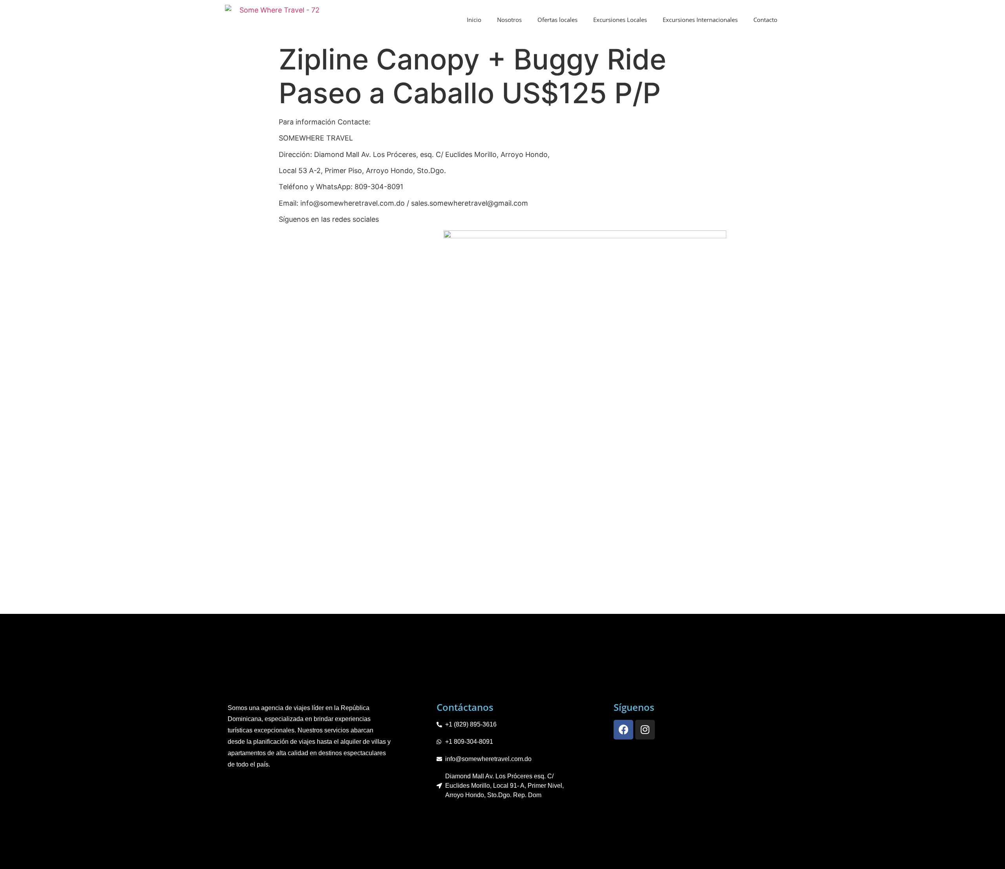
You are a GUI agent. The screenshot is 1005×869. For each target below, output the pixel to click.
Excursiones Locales (620, 20)
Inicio (474, 20)
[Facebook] (623, 729)
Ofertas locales (557, 20)
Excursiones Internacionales (700, 20)
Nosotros (509, 20)
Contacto (765, 20)
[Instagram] (645, 729)
